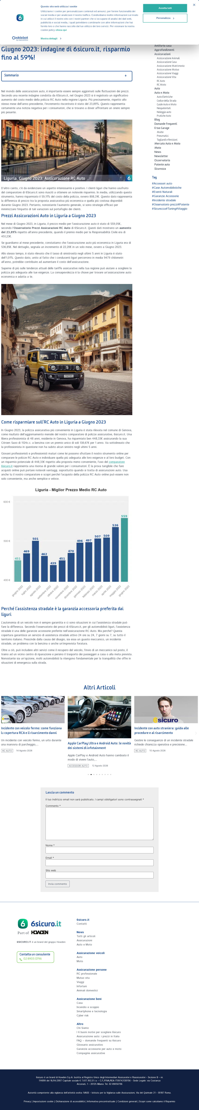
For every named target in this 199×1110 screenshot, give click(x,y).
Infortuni (82, 986)
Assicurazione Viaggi (167, 74)
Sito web (51, 870)
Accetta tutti (165, 8)
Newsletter (161, 156)
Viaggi (80, 982)
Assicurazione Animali (168, 59)
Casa (80, 1003)
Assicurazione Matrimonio (171, 66)
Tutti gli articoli (86, 936)
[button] (3, 733)
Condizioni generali (127, 1101)
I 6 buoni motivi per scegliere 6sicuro (99, 1032)
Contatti (82, 924)
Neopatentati (164, 108)
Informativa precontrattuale (101, 1101)
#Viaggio (181, 209)
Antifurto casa (162, 46)
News (157, 152)
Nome (50, 845)
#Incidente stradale (164, 200)
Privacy (27, 1101)
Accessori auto (78, 765)
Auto (157, 89)
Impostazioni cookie (43, 1101)
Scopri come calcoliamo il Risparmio (157, 1101)
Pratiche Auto (164, 116)
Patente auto (162, 165)
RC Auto (161, 81)
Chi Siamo (83, 1028)
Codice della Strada (166, 101)
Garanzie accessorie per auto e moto (99, 1049)
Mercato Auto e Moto (167, 144)
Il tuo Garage (161, 128)
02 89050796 (115, 1084)
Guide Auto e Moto (166, 105)
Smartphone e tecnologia (92, 1011)
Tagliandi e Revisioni (167, 140)
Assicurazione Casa (167, 62)
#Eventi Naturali (162, 192)
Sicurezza (160, 169)
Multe (160, 132)
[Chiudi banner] (194, 5)
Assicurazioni (162, 54)
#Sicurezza (159, 209)
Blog (157, 120)
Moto (157, 148)
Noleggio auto (164, 112)
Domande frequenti (165, 124)
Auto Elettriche (165, 97)
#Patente (183, 205)
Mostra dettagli (49, 38)
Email (50, 857)
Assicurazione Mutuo (168, 70)
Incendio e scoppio (88, 1007)
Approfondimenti (164, 50)
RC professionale (87, 974)
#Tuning (171, 209)
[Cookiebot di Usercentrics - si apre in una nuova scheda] (20, 38)
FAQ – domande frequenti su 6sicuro (99, 1041)
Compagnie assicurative (91, 1053)
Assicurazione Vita (166, 77)
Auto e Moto (161, 93)
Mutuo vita (83, 978)
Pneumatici (163, 136)
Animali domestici (87, 990)
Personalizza (163, 18)
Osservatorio (162, 161)
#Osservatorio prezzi (165, 205)
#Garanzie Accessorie (165, 196)
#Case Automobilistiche (166, 188)
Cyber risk (82, 1015)
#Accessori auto (162, 184)
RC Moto (161, 85)
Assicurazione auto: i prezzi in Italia (98, 1036)
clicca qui (61, 30)
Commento (53, 806)
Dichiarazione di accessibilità (70, 1101)
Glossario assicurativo (90, 1045)
